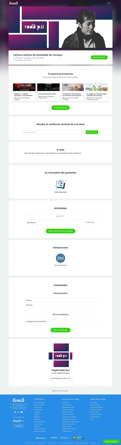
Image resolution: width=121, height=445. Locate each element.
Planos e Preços (94, 412)
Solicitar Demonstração (96, 407)
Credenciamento (67, 431)
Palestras (36, 426)
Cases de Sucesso (95, 405)
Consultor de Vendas (96, 409)
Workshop (37, 419)
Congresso (37, 412)
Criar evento (93, 402)
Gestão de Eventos (67, 412)
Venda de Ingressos (67, 409)
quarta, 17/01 (60, 216)
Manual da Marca (42, 443)
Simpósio (36, 414)
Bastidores (93, 443)
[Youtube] (22, 413)
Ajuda (91, 419)
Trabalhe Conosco (30, 443)
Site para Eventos (67, 426)
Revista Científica (66, 405)
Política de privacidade (82, 443)
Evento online (38, 407)
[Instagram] (18, 413)
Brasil (18, 426)
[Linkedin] (15, 413)
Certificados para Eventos (69, 429)
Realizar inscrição (99, 57)
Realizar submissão (60, 330)
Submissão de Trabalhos (69, 417)
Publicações (65, 402)
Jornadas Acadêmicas (40, 421)
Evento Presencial (39, 405)
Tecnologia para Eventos (69, 419)
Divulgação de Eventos (68, 407)
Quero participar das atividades (60, 231)
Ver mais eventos (60, 108)
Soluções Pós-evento (68, 414)
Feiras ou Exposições (40, 431)
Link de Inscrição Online (68, 424)
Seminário (37, 417)
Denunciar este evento (61, 391)
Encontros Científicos (40, 429)
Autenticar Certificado (96, 414)
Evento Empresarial (39, 402)
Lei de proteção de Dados (66, 443)
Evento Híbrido (38, 409)
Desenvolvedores (95, 417)
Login (109, 3)
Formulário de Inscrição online (70, 421)
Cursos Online (38, 424)
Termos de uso (52, 443)
